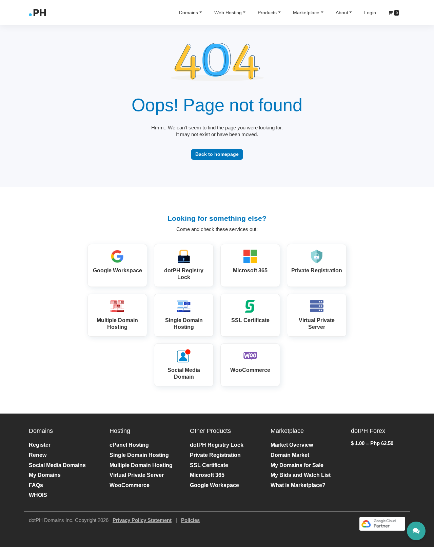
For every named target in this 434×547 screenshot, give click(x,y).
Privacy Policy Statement (142, 520)
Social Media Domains (57, 465)
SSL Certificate (209, 465)
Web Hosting (228, 12)
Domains (188, 12)
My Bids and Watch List (301, 475)
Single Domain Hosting (139, 455)
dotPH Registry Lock (216, 445)
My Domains (45, 475)
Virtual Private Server (137, 475)
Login (370, 12)
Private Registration (215, 455)
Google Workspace (214, 485)
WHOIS (38, 495)
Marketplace (306, 12)
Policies (190, 520)
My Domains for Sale (297, 465)
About (342, 12)
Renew (37, 455)
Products (267, 12)
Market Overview (292, 445)
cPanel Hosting (129, 445)
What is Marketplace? (298, 485)
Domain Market (290, 455)
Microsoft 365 (207, 475)
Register (40, 445)
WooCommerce (130, 485)
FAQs (36, 485)
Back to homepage (217, 154)
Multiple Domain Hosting (141, 465)
